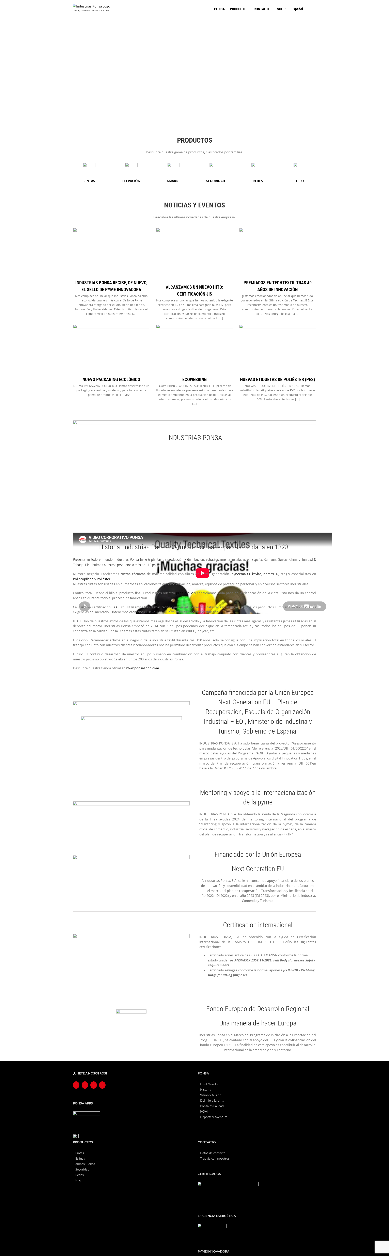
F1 (298, 626)
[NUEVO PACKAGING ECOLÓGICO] (111, 349)
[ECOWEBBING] (194, 349)
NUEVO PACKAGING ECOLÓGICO (111, 379)
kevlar (256, 574)
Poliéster (103, 579)
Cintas (79, 1153)
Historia (205, 1089)
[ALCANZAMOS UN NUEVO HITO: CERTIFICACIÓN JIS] (194, 254)
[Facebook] (76, 1085)
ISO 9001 (118, 607)
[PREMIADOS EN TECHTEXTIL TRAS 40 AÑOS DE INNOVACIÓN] (277, 252)
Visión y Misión (210, 1095)
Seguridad (82, 1169)
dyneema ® (241, 574)
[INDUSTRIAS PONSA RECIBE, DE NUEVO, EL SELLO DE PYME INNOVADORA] (111, 252)
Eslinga (80, 1158)
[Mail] (102, 1085)
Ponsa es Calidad (212, 1106)
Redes (79, 1175)
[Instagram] (93, 1085)
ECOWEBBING (194, 379)
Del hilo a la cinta (212, 1100)
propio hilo (184, 593)
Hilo (78, 1180)
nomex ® (270, 574)
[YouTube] (85, 1085)
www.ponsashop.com (142, 668)
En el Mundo (209, 1084)
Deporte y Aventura (213, 1117)
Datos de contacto (212, 1153)
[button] (309, 9)
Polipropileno (83, 579)
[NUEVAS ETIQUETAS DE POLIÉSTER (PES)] (277, 349)
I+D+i (204, 1111)
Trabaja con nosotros (215, 1158)
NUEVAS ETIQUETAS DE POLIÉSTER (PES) (277, 379)
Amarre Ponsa (85, 1164)
